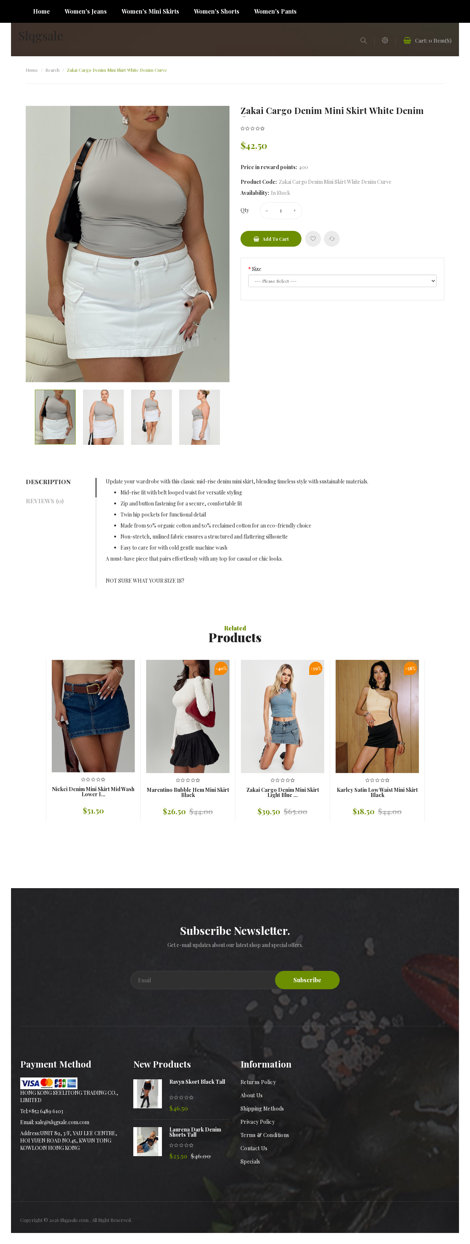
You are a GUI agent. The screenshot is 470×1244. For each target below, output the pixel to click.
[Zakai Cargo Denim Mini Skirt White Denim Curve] (55, 417)
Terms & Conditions (265, 1135)
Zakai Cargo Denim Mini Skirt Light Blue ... (282, 792)
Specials (250, 1161)
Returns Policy (258, 1082)
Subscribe (307, 980)
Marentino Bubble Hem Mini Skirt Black (188, 792)
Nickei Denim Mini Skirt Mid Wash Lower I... (93, 792)
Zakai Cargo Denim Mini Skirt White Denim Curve (117, 70)
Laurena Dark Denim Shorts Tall (195, 1132)
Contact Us (254, 1148)
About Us (252, 1095)
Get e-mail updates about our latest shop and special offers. (235, 944)
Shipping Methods (262, 1108)
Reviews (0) (45, 501)
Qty (245, 210)
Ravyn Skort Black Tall (197, 1081)
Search (52, 70)
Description (48, 482)
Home (32, 70)
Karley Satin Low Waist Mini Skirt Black (377, 792)
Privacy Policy (258, 1121)
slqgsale (41, 35)
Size (256, 268)
